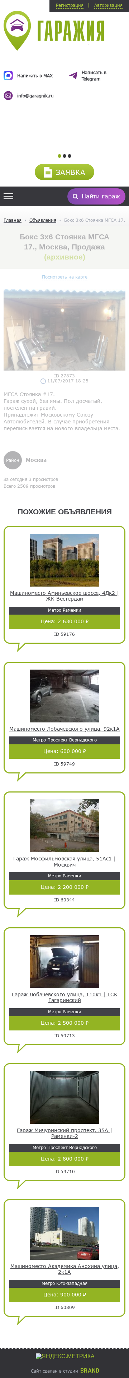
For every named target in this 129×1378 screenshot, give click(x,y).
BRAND (89, 1371)
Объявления (42, 219)
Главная (13, 219)
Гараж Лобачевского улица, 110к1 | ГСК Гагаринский (65, 997)
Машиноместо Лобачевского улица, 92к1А (64, 729)
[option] (64, 78)
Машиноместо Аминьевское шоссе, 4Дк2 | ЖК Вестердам (64, 596)
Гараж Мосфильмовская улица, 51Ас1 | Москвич (64, 862)
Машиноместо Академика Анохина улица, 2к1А (64, 1269)
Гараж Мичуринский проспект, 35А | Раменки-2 (64, 1133)
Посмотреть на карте (64, 276)
